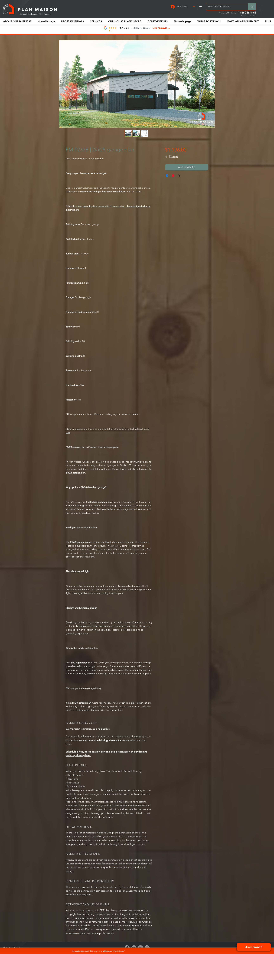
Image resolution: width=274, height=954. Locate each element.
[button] (72, 21)
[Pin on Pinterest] (173, 175)
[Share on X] (179, 175)
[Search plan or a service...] (252, 6)
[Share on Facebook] (167, 175)
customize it (82, 710)
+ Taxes (171, 156)
